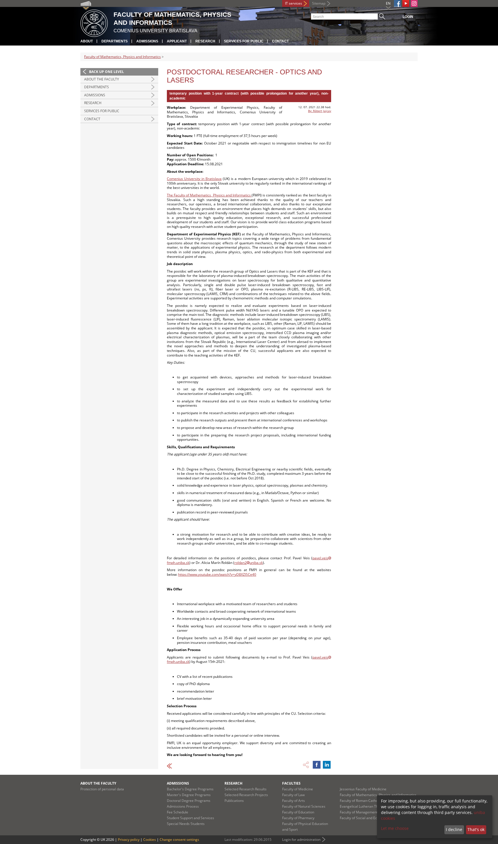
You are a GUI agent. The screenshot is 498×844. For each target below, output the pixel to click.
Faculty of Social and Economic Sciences (372, 817)
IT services (293, 3)
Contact (280, 41)
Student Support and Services (190, 817)
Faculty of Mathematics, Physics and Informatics (122, 56)
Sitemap (318, 3)
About (86, 41)
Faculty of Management (359, 812)
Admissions (147, 41)
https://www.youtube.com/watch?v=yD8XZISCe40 (217, 574)
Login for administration (301, 839)
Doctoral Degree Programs (188, 800)
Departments (114, 41)
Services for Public (243, 41)
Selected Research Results (246, 789)
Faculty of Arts (293, 800)
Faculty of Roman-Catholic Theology (368, 800)
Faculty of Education (298, 812)
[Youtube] (405, 3)
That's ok (475, 829)
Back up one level (106, 71)
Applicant (177, 41)
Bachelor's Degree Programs (190, 789)
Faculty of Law (293, 794)
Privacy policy (128, 839)
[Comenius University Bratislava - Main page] (94, 22)
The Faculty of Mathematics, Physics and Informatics (209, 195)
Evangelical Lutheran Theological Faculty (372, 806)
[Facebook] (397, 3)
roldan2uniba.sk (248, 562)
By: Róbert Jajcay (319, 111)
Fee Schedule (177, 812)
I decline (454, 829)
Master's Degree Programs (189, 794)
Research (205, 41)
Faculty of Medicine (297, 789)
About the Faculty (101, 79)
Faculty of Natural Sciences (303, 806)
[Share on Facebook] (316, 764)
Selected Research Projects (246, 794)
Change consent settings (179, 839)
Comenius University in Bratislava (194, 178)
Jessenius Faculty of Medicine (363, 789)
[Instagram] (414, 3)
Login (408, 17)
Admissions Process (183, 806)
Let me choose (395, 828)
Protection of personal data (102, 789)
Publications (234, 800)
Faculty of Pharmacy (298, 817)
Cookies (149, 839)
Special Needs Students (186, 823)
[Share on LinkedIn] (326, 764)
